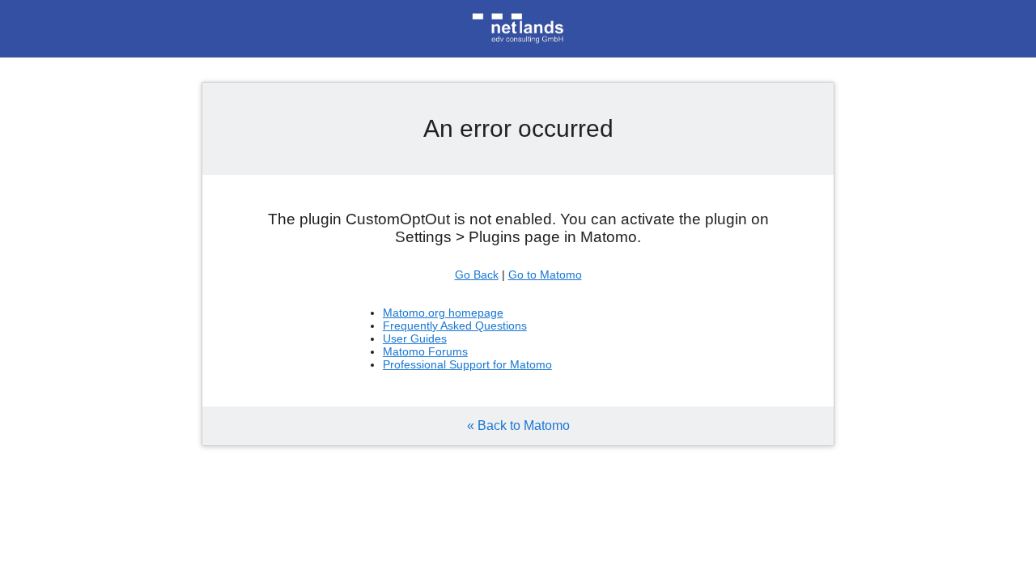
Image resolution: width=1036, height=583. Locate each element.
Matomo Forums (425, 351)
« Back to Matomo (518, 425)
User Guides (415, 338)
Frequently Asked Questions (455, 325)
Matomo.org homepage (443, 312)
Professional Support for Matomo (467, 364)
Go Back (477, 274)
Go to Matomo (545, 274)
